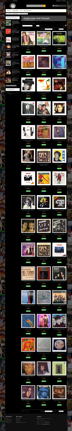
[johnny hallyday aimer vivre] (43, 368)
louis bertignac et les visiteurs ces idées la (28, 306)
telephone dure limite (28, 186)
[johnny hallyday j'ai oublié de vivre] (28, 368)
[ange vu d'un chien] (59, 61)
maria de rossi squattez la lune (59, 352)
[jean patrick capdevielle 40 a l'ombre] (59, 108)
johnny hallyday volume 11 (44, 281)
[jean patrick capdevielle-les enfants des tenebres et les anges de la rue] (43, 84)
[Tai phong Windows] (43, 38)
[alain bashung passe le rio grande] (28, 84)
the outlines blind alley (59, 46)
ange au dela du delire (28, 70)
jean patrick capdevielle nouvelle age (28, 141)
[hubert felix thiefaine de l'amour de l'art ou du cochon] (59, 178)
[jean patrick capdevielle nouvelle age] (28, 132)
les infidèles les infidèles (59, 210)
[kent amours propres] (59, 155)
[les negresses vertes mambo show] (43, 344)
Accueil (8, 92)
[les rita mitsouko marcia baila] (43, 320)
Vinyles (9, 10)
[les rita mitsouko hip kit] (28, 344)
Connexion (64, 0)
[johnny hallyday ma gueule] (43, 392)
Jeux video (15, 10)
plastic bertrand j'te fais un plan (44, 140)
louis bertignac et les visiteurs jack (59, 282)
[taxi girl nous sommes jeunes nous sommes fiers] (28, 225)
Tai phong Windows (44, 46)
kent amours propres (59, 164)
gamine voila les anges (28, 164)
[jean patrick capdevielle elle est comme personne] (28, 38)
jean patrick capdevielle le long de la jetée (28, 117)
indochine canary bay (28, 257)
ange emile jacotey (43, 70)
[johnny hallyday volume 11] (43, 273)
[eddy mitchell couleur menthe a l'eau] (28, 202)
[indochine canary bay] (28, 249)
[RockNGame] (17, 6)
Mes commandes (19, 418)
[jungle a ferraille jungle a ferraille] (43, 202)
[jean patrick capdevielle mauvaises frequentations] (43, 108)
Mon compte (19, 416)
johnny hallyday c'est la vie (59, 376)
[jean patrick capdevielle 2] (59, 84)
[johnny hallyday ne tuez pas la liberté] (28, 392)
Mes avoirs (18, 419)
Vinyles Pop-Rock (15, 13)
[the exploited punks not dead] (8, 54)
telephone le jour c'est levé (59, 234)
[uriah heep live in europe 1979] (8, 31)
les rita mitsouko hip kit (28, 352)
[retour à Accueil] (7, 13)
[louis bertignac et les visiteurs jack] (59, 273)
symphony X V (14, 77)
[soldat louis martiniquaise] (59, 297)
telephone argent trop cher (44, 234)
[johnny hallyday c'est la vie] (59, 368)
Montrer (34, 25)
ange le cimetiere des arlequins (44, 305)
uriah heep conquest (15, 20)
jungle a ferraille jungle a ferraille (44, 211)
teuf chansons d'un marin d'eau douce (15, 70)
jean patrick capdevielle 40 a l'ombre (59, 117)
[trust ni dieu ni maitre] (8, 39)
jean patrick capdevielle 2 (59, 92)
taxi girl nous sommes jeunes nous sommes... (28, 235)
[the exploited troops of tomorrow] (8, 63)
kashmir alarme (28, 329)
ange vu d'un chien (59, 70)
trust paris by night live (16, 44)
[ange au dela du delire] (28, 61)
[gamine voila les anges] (28, 155)
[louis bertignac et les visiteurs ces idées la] (28, 297)
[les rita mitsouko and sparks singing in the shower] (59, 320)
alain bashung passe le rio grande (28, 93)
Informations (10, 89)
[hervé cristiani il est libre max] (59, 132)
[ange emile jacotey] (43, 61)
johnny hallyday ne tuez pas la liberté (28, 401)
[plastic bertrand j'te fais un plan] (43, 132)
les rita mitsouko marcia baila (44, 329)
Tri (21, 25)
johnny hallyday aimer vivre (43, 376)
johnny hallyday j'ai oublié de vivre (28, 377)
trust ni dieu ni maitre (15, 37)
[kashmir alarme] (28, 320)
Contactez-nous (58, 0)
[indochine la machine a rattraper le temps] (43, 155)
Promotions (8, 418)
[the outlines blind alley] (59, 38)
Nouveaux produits (12, 17)
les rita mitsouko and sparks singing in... (59, 330)
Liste (65, 26)
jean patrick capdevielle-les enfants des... (43, 93)
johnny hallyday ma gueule (44, 400)
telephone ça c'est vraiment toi (59, 257)
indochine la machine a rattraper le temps (43, 165)
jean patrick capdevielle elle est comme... (28, 47)
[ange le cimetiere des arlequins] (43, 297)
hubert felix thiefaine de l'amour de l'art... (59, 187)
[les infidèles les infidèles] (59, 202)
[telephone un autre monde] (43, 178)
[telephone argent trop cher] (43, 225)
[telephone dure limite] (28, 178)
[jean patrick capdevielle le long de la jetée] (28, 108)
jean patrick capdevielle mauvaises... (43, 117)
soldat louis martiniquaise (59, 305)
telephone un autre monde (44, 186)
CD (21, 10)
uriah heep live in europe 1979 (15, 29)
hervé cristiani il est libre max (59, 140)
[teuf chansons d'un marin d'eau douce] (8, 71)
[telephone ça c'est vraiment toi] (59, 249)
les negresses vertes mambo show (43, 353)
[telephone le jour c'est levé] (59, 225)
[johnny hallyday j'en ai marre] (59, 392)
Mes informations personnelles (21, 422)
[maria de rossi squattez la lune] (59, 344)
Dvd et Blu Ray (27, 10)
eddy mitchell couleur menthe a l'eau (28, 211)
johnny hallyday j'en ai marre (59, 400)
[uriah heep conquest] (8, 22)
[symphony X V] (8, 80)
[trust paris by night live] (8, 47)
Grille (63, 26)
